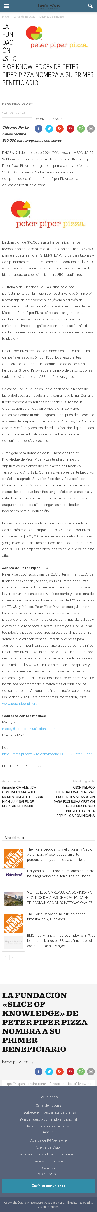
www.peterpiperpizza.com (22, 703)
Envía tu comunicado (48, 1186)
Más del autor (14, 838)
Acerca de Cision (49, 1147)
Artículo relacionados (20, 831)
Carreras (48, 1168)
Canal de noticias (48, 1105)
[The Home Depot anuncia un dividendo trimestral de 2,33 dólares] (13, 924)
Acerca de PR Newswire (48, 1140)
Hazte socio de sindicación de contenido (48, 1154)
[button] (90, 6)
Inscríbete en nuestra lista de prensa (48, 1112)
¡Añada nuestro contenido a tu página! (48, 1119)
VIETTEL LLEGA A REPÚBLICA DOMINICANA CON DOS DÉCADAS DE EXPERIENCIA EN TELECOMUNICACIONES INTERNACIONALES (60, 898)
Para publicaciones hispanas (48, 1126)
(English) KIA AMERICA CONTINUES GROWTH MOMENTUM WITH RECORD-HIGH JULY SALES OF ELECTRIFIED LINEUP (23, 797)
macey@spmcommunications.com (28, 729)
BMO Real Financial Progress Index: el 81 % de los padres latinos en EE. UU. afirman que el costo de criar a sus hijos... (61, 941)
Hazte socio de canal (48, 1161)
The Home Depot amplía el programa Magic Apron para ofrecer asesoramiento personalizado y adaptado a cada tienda (59, 855)
